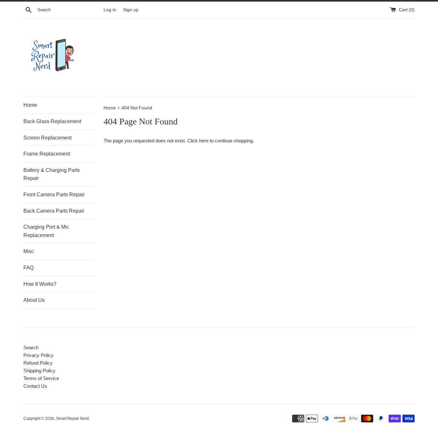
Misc (28, 251)
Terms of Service (41, 378)
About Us (34, 300)
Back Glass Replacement (52, 121)
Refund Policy (38, 363)
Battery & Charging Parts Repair (51, 174)
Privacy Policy (38, 355)
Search (30, 347)
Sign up (131, 9)
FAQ (28, 267)
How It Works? (39, 284)
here (203, 140)
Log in (110, 9)
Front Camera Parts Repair (54, 194)
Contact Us (35, 386)
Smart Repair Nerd (72, 418)
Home (30, 105)
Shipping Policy (39, 370)
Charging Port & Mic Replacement (46, 231)
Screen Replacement (47, 137)
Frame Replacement (46, 154)
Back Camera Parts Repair (53, 211)
